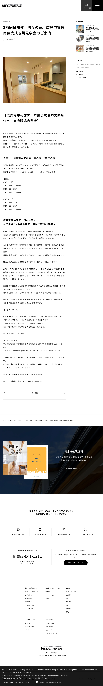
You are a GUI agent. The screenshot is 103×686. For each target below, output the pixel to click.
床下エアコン (29, 602)
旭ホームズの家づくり (31, 592)
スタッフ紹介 (69, 605)
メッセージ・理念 (71, 592)
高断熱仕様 (28, 595)
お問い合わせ (49, 626)
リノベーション (49, 595)
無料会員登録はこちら (74, 469)
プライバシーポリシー (51, 633)
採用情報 (68, 608)
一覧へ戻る (34, 393)
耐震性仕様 (28, 598)
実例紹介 (47, 598)
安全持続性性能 (29, 605)
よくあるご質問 (49, 623)
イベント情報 (81, 77)
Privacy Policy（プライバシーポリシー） (18, 682)
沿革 (67, 598)
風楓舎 (67, 612)
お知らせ (80, 71)
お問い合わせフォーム (76, 563)
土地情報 (80, 74)
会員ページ (48, 630)
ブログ (27, 630)
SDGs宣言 (68, 602)
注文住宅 (47, 592)
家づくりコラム (29, 626)
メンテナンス (29, 608)
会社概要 (68, 595)
